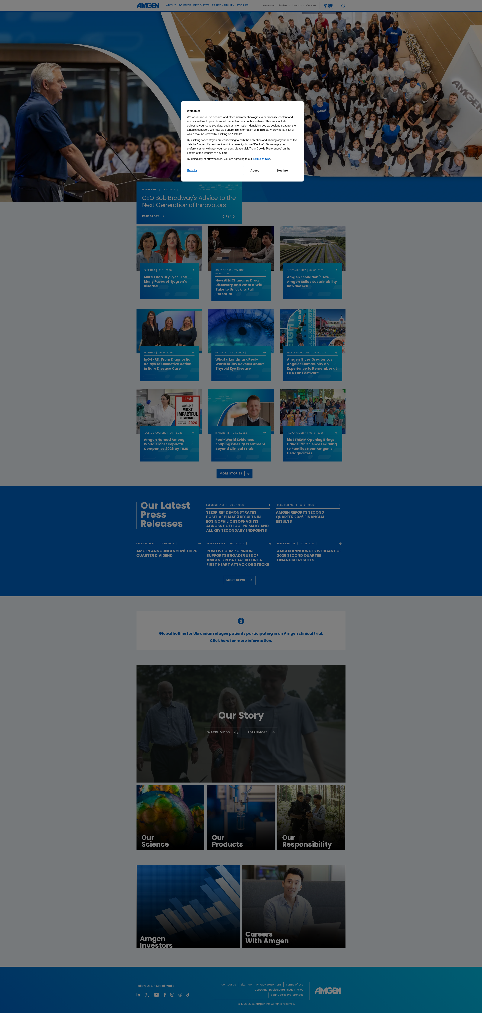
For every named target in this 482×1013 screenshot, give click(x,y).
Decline (282, 170)
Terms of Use (261, 158)
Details (192, 170)
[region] (242, 141)
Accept (255, 170)
